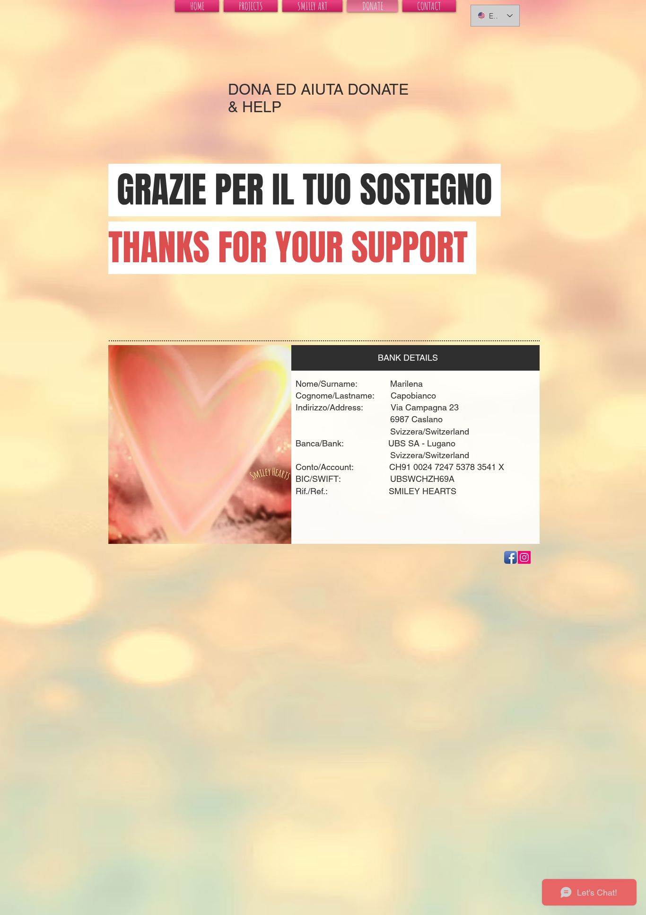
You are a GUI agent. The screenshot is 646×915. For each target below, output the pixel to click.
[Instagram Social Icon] (524, 557)
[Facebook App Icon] (510, 557)
